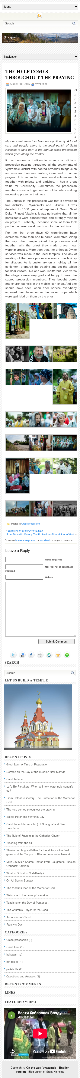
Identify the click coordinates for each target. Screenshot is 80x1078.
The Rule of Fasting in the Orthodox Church (33, 835)
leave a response (25, 540)
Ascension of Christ (18, 917)
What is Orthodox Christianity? (25, 873)
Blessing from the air (19, 843)
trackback (45, 540)
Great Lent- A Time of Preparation (27, 764)
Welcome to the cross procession (27, 895)
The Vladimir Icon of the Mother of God (30, 888)
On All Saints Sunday (19, 880)
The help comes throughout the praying (30, 809)
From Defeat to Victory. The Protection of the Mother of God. (40, 534)
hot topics (12, 962)
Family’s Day (14, 924)
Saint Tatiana (14, 779)
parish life (12, 969)
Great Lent (12, 947)
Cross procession (30, 523)
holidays (11, 954)
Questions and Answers (21, 976)
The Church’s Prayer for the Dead (27, 910)
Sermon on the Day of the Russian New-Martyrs (35, 772)
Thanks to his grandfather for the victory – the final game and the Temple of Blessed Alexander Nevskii (38, 852)
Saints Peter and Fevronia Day (25, 530)
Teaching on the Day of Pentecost (27, 902)
